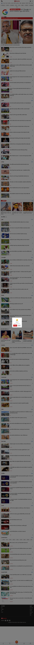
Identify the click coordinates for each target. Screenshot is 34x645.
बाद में (19, 325)
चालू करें (15, 325)
